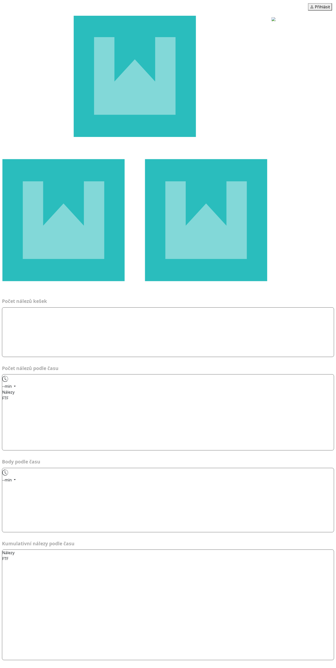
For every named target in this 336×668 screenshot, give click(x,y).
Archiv (30, 7)
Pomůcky (69, 7)
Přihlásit (322, 7)
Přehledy (48, 7)
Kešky (15, 7)
